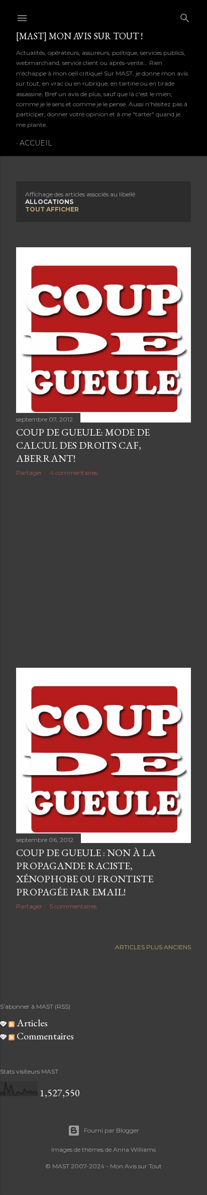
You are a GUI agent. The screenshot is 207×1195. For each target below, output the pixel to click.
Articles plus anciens (153, 947)
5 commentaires (73, 906)
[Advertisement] (103, 572)
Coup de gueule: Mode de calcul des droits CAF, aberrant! (83, 445)
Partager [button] (29, 472)
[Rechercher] (185, 16)
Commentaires (44, 1035)
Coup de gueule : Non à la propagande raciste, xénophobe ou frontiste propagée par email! (86, 872)
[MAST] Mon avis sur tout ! (79, 36)
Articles (31, 1022)
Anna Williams (134, 1149)
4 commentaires (73, 472)
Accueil (36, 143)
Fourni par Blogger (111, 1130)
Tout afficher (52, 209)
